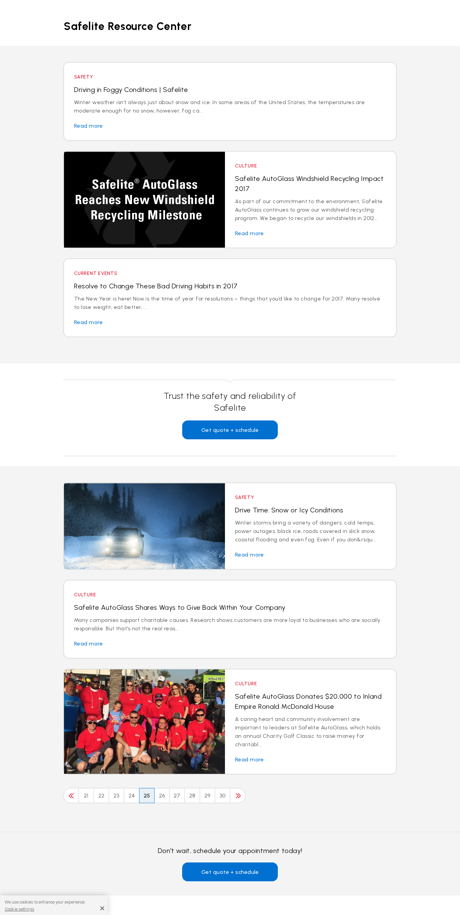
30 (223, 795)
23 (116, 795)
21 (86, 795)
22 (101, 795)
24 (132, 795)
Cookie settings (19, 908)
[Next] (237, 795)
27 (177, 795)
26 (162, 795)
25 (147, 795)
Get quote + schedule (230, 430)
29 (207, 795)
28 (192, 795)
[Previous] (71, 795)
